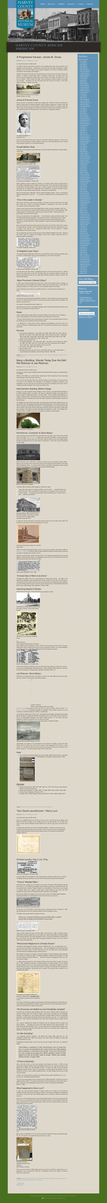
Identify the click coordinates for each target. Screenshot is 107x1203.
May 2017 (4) (83, 209)
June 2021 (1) (83, 129)
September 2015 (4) (85, 243)
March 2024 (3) (84, 84)
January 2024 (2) (84, 87)
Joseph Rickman (21, 708)
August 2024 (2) (84, 76)
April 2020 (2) (83, 150)
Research (71, 4)
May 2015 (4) (83, 250)
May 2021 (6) (83, 130)
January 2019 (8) (84, 176)
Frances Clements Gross (41, 355)
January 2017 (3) (84, 216)
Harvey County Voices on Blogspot (87, 282)
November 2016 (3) (85, 219)
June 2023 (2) (83, 96)
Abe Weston (24, 1178)
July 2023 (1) (83, 94)
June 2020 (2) (83, 146)
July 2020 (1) (83, 144)
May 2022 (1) (83, 111)
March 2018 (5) (84, 191)
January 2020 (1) (84, 155)
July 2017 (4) (83, 205)
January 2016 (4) (84, 237)
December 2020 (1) (85, 137)
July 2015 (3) (83, 247)
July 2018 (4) (83, 184)
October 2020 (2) (84, 139)
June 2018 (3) (83, 186)
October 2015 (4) (84, 242)
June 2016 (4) (83, 228)
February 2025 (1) (84, 70)
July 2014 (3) (83, 268)
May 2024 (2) (83, 80)
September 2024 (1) (85, 75)
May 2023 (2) (83, 97)
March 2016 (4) (84, 233)
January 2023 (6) (84, 101)
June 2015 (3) (83, 249)
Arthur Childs (36, 1178)
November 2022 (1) (85, 103)
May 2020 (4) (83, 148)
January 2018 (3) (84, 195)
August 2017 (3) (84, 203)
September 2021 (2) (85, 123)
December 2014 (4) (85, 259)
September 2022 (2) (85, 106)
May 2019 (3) (83, 169)
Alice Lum (29, 1178)
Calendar (89, 4)
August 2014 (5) (84, 266)
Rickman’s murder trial (22, 551)
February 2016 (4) (84, 235)
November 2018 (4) (85, 177)
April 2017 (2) (83, 210)
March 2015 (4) (84, 254)
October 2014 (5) (84, 263)
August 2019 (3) (84, 164)
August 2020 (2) (84, 143)
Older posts (20, 1183)
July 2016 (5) (83, 226)
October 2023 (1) (84, 89)
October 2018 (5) (84, 179)
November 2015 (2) (85, 240)
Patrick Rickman (31, 437)
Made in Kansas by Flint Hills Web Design (53, 1198)
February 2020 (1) (84, 153)
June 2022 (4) (83, 110)
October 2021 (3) (84, 122)
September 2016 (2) (85, 223)
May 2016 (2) (83, 230)
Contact (81, 4)
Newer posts (21, 1185)
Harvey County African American (56, 355)
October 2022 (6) (84, 104)
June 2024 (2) (83, 78)
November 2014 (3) (85, 261)
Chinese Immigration (49, 1178)
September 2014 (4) (85, 264)
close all (86, 59)
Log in (64, 1198)
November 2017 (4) (85, 198)
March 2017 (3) (84, 212)
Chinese (42, 1178)
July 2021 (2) (83, 127)
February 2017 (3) (84, 214)
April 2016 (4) (83, 231)
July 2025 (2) (83, 61)
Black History (24, 355)
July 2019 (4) (83, 165)
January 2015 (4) (84, 257)
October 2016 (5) (84, 221)
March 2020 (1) (84, 151)
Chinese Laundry (59, 1178)
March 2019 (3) (84, 172)
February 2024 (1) (84, 85)
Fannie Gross (30, 355)
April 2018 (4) (83, 190)
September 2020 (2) (85, 141)
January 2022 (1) (84, 117)
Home (43, 4)
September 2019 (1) (85, 162)
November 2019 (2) (85, 158)
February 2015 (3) (84, 256)
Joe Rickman (40, 807)
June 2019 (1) (83, 167)
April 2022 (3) (83, 113)
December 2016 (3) (85, 217)
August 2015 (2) (84, 245)
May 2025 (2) (83, 64)
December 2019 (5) (85, 156)
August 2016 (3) (84, 224)
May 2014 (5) (83, 271)
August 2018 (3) (84, 183)
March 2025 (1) (84, 68)
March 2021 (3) (84, 134)
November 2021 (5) (85, 120)
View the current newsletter (87, 313)
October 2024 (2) (84, 73)
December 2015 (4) (85, 238)
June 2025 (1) (83, 63)
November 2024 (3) (85, 71)
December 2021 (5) (85, 118)
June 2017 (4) (83, 207)
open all (81, 59)
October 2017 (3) (84, 200)
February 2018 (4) (84, 193)
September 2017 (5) (85, 202)
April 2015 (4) (83, 252)
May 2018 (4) (83, 188)
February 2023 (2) (84, 99)
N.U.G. (23, 356)
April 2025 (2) (83, 66)
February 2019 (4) (84, 174)
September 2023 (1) (85, 90)
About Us (51, 4)
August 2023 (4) (84, 92)
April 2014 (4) (83, 273)
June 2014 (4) (83, 270)
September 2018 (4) (85, 181)
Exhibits (61, 4)
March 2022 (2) (84, 115)
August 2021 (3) (84, 125)
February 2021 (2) (84, 136)
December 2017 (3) (85, 197)
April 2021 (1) (83, 132)
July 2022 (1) (83, 108)
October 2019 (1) (84, 160)
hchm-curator (34, 60)
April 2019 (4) (83, 170)
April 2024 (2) (83, 82)
